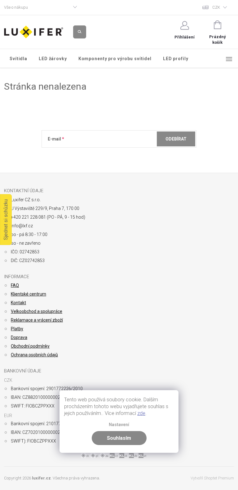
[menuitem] (18, 58)
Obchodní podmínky (30, 346)
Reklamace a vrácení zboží (37, 320)
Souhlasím (119, 438)
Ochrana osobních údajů (34, 354)
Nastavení (119, 424)
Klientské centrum (28, 294)
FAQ (15, 285)
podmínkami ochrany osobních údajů (137, 154)
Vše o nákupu (16, 7)
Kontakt (18, 302)
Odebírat (176, 138)
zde (141, 413)
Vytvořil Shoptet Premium (212, 478)
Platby (17, 328)
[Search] (79, 31)
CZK (216, 7)
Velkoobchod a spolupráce (36, 311)
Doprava (19, 337)
